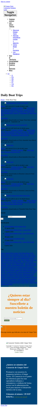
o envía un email (20, 397)
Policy (21, 352)
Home (3, 100)
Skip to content (5, 1)
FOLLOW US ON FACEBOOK (19, 286)
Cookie (17, 352)
